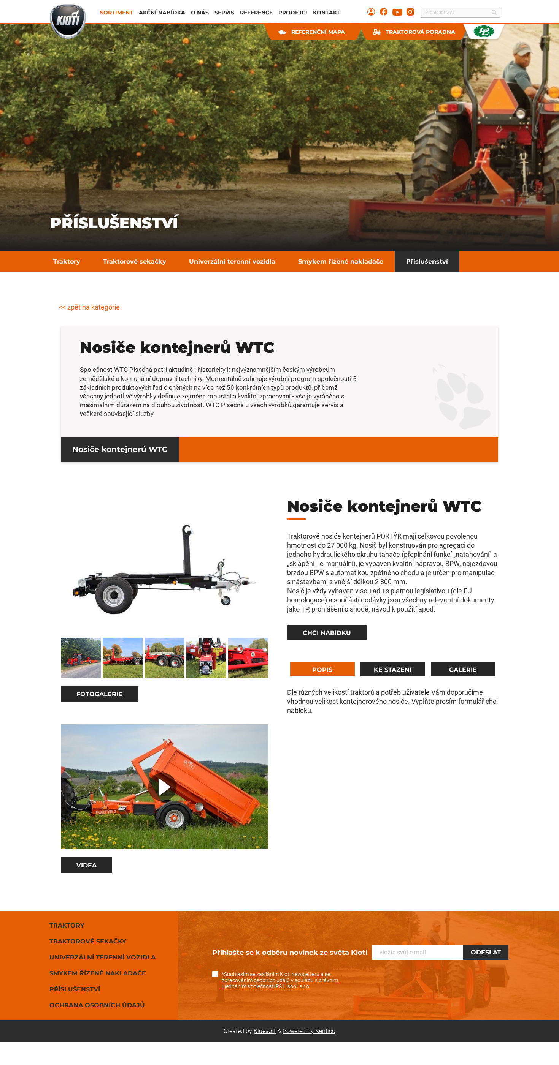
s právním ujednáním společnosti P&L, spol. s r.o (280, 983)
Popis (322, 669)
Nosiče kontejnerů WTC (120, 449)
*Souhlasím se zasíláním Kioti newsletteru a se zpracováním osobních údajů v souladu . (280, 980)
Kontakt (326, 12)
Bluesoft (265, 1031)
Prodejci (292, 12)
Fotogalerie (99, 694)
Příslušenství (427, 261)
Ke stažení (392, 669)
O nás (200, 12)
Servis (224, 12)
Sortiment (116, 12)
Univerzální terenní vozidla (232, 261)
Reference (256, 12)
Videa (86, 865)
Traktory (66, 261)
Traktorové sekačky (134, 261)
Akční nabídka (162, 12)
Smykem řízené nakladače (340, 261)
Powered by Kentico (309, 1031)
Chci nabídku (327, 633)
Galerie (463, 669)
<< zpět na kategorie (89, 307)
